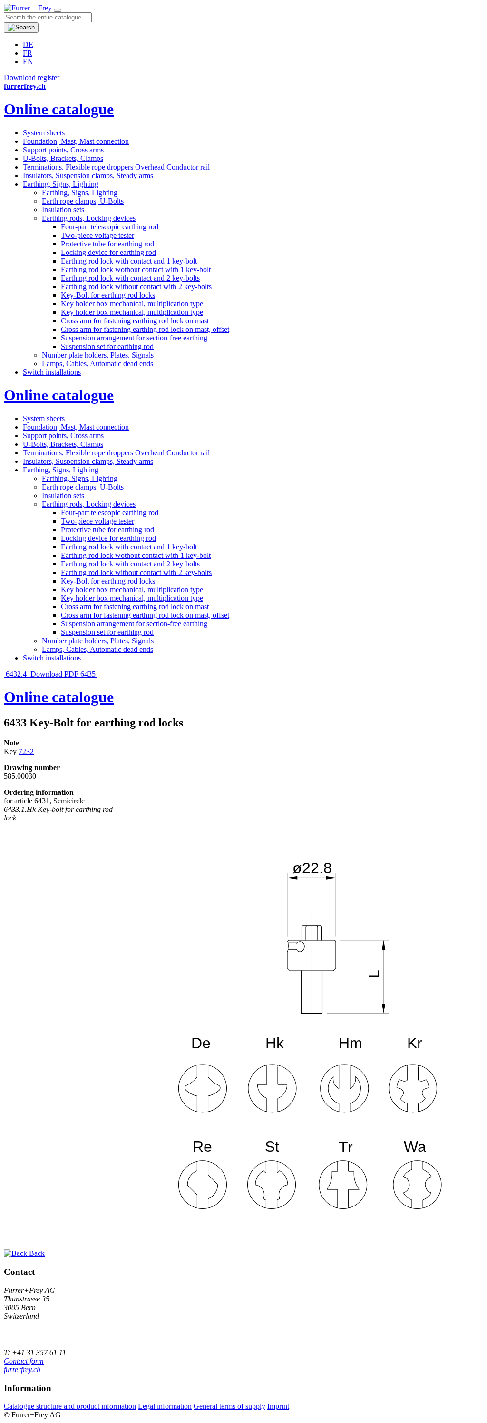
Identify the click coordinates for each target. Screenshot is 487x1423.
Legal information (165, 1406)
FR (27, 53)
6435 (88, 674)
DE (28, 44)
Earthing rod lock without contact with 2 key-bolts (136, 287)
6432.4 (16, 674)
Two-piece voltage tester (97, 235)
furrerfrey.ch (22, 1370)
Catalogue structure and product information (70, 1406)
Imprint (278, 1406)
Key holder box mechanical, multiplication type (132, 304)
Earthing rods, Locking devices (89, 218)
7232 (26, 751)
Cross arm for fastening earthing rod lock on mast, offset (145, 329)
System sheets (44, 133)
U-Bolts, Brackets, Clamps (63, 158)
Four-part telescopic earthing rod (109, 227)
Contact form (24, 1361)
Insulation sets (63, 210)
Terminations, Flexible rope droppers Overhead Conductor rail (116, 167)
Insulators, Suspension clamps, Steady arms (88, 175)
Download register (31, 78)
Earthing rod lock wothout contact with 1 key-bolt (136, 269)
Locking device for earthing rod (108, 252)
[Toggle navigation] (57, 10)
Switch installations (52, 372)
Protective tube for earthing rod (107, 244)
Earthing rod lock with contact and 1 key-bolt (129, 261)
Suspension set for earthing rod (107, 346)
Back (36, 1253)
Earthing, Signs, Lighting (60, 184)
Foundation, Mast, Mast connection (76, 141)
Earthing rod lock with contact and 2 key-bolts (130, 278)
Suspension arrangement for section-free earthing (134, 338)
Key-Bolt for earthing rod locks (108, 295)
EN (28, 61)
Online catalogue (59, 109)
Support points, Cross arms (63, 150)
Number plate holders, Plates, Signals (98, 355)
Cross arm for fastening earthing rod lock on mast (135, 321)
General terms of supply (229, 1406)
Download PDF (54, 674)
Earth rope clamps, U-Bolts (83, 201)
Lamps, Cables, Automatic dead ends (97, 363)
